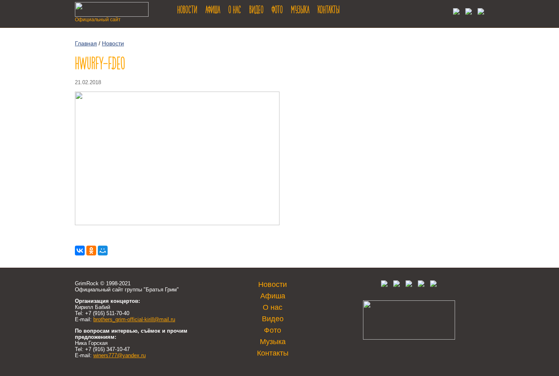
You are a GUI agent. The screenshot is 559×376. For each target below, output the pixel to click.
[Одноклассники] (91, 250)
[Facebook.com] (396, 285)
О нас (234, 11)
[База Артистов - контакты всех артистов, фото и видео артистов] (409, 338)
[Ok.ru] (466, 12)
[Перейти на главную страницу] (112, 14)
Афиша (212, 11)
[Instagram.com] (421, 285)
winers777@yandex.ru (119, 355)
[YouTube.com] (478, 12)
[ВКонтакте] (80, 250)
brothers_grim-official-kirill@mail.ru (134, 319)
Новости (187, 11)
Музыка (300, 11)
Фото (277, 11)
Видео (256, 11)
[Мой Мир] (103, 250)
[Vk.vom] (454, 12)
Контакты (329, 11)
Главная (86, 43)
